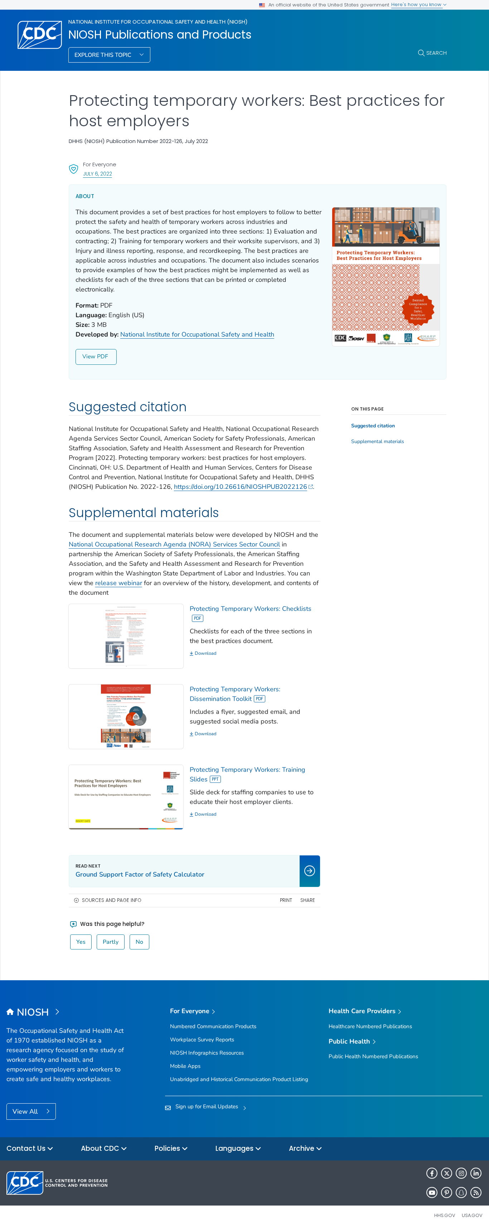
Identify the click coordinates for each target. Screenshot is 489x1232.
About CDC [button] (101, 1148)
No (139, 942)
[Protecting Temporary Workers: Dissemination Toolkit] (126, 716)
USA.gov (472, 1215)
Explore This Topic (103, 55)
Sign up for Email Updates (206, 1106)
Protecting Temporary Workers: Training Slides (247, 774)
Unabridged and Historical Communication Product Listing (239, 1079)
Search (436, 53)
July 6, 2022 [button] (97, 173)
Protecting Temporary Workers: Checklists (250, 608)
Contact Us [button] (26, 1148)
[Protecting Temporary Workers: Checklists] (126, 635)
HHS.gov (444, 1215)
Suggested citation (373, 426)
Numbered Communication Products (213, 1026)
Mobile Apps (185, 1066)
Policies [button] (168, 1148)
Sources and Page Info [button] (111, 900)
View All (26, 1111)
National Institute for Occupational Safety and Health (197, 334)
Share (307, 900)
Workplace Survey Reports (202, 1039)
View (88, 356)
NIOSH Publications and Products (160, 35)
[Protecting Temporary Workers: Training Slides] (126, 796)
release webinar (118, 583)
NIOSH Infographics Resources (207, 1052)
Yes (81, 942)
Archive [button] (302, 1148)
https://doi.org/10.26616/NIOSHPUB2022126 (240, 486)
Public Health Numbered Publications (373, 1056)
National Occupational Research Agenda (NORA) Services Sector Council (174, 544)
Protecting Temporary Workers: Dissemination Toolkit (235, 694)
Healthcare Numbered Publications (370, 1026)
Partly (110, 942)
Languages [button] (235, 1148)
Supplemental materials (377, 441)
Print (286, 900)
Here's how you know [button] (417, 4)
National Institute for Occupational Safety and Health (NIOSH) (158, 21)
